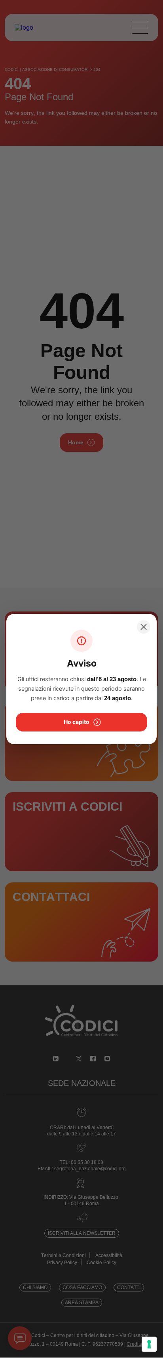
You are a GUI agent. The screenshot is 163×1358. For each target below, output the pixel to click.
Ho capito (76, 721)
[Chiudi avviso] (143, 627)
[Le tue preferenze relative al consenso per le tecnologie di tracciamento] (149, 1344)
